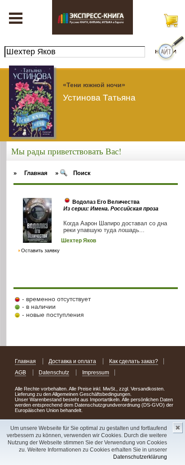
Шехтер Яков (78, 240)
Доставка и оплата (72, 361)
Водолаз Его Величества (106, 202)
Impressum (95, 372)
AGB (20, 372)
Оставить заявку (40, 250)
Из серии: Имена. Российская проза (111, 209)
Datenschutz (54, 372)
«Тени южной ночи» (94, 84)
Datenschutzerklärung (140, 457)
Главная (25, 361)
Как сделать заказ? (133, 361)
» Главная (30, 173)
